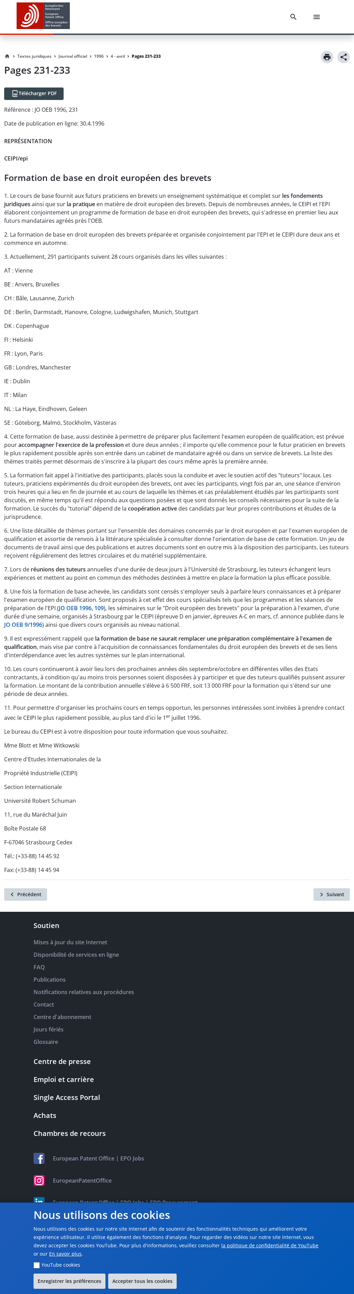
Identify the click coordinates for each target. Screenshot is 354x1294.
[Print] (327, 57)
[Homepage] (7, 56)
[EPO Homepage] (43, 16)
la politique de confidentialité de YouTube (269, 1245)
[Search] (295, 17)
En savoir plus (65, 1253)
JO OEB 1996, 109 (81, 608)
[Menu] (318, 17)
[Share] (343, 57)
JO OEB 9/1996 (23, 624)
